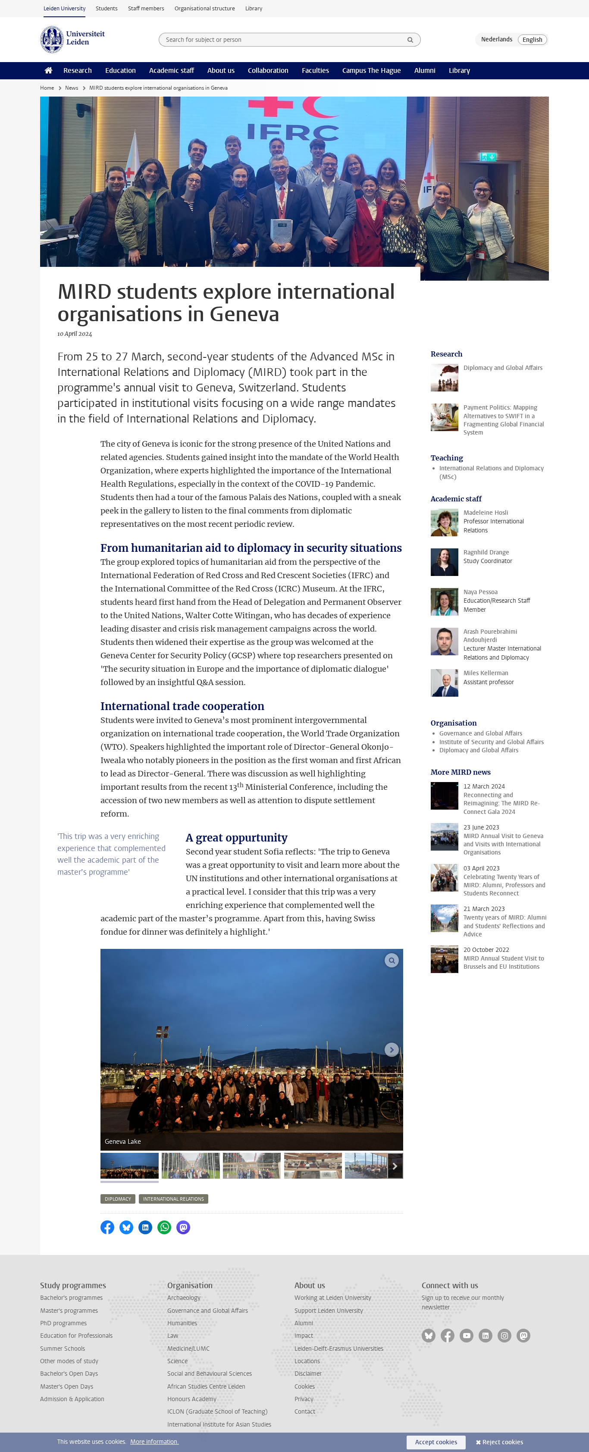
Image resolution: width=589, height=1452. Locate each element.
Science (177, 1361)
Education (120, 70)
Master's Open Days (66, 1387)
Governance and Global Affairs (480, 733)
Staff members (146, 8)
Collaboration (268, 70)
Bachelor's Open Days (69, 1374)
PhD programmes (63, 1323)
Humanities (182, 1323)
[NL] (497, 39)
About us (221, 70)
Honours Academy (191, 1399)
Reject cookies (502, 1442)
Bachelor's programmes (71, 1298)
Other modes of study (69, 1361)
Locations (307, 1361)
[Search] (410, 40)
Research (77, 70)
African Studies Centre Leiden (206, 1387)
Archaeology (184, 1298)
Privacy (303, 1399)
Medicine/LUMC (188, 1349)
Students (107, 8)
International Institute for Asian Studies (219, 1425)
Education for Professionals (76, 1336)
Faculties (315, 70)
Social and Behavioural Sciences (209, 1374)
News (71, 87)
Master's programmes (69, 1311)
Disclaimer (308, 1374)
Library (253, 8)
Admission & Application (72, 1399)
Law (173, 1336)
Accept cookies (436, 1442)
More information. (154, 1442)
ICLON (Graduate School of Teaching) (217, 1412)
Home (47, 87)
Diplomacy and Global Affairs (478, 750)
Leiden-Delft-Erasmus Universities (338, 1349)
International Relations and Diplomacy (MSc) (491, 472)
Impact (303, 1336)
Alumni (424, 70)
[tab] (129, 1166)
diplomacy (118, 1199)
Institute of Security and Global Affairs (491, 742)
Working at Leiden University (332, 1298)
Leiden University (64, 8)
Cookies (304, 1387)
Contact (304, 1412)
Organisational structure (205, 8)
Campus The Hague (371, 70)
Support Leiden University (328, 1311)
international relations (173, 1199)
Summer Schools (62, 1349)
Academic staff (171, 70)
